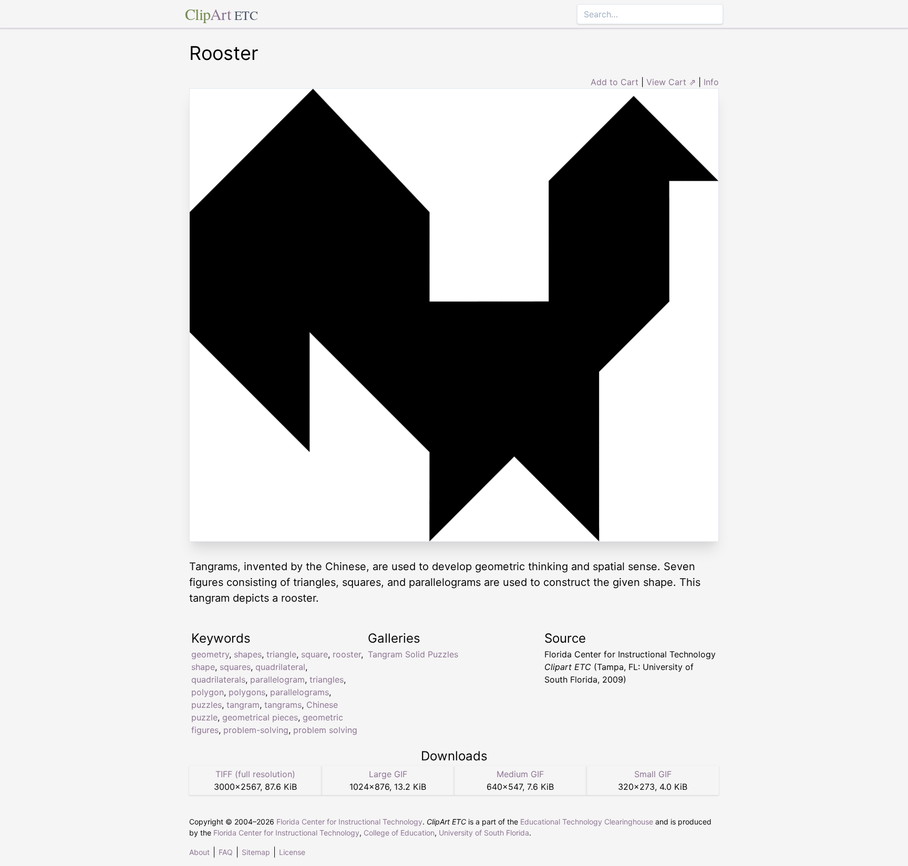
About (199, 852)
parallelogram (277, 679)
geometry (210, 654)
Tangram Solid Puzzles (413, 654)
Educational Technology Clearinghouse (586, 821)
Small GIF (653, 774)
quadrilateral (280, 667)
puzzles (206, 704)
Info (711, 82)
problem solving (325, 730)
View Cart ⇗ (671, 82)
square (314, 654)
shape (203, 667)
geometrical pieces (260, 717)
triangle (281, 654)
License (292, 852)
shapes (248, 654)
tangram (243, 704)
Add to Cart (614, 82)
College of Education (399, 832)
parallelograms (299, 692)
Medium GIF (520, 774)
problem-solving (255, 730)
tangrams (283, 704)
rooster (347, 654)
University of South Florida (484, 832)
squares (235, 667)
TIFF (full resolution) (255, 774)
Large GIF (388, 774)
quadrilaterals (218, 679)
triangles (326, 679)
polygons (247, 692)
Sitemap (256, 852)
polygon (207, 692)
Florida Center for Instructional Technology (349, 821)
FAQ (226, 852)
